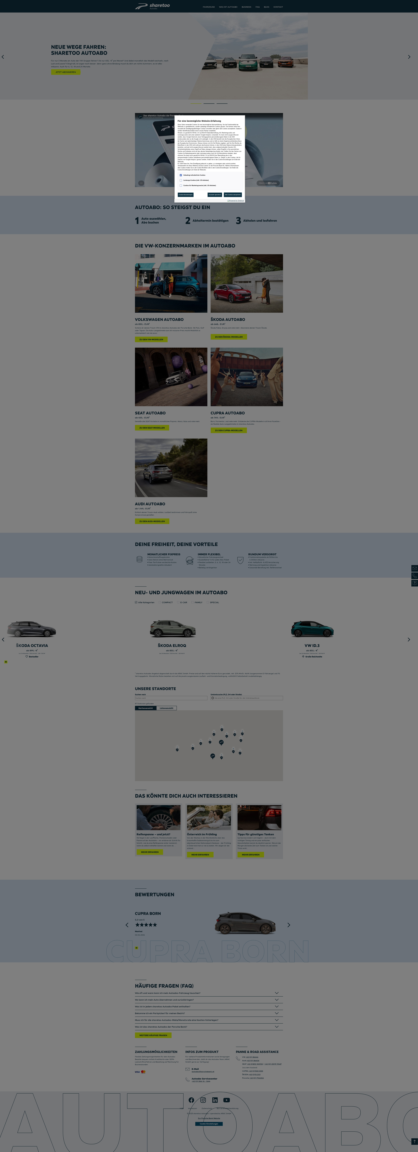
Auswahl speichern (215, 194)
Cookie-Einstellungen (185, 194)
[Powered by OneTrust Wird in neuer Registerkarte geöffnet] (236, 201)
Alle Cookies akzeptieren (233, 194)
